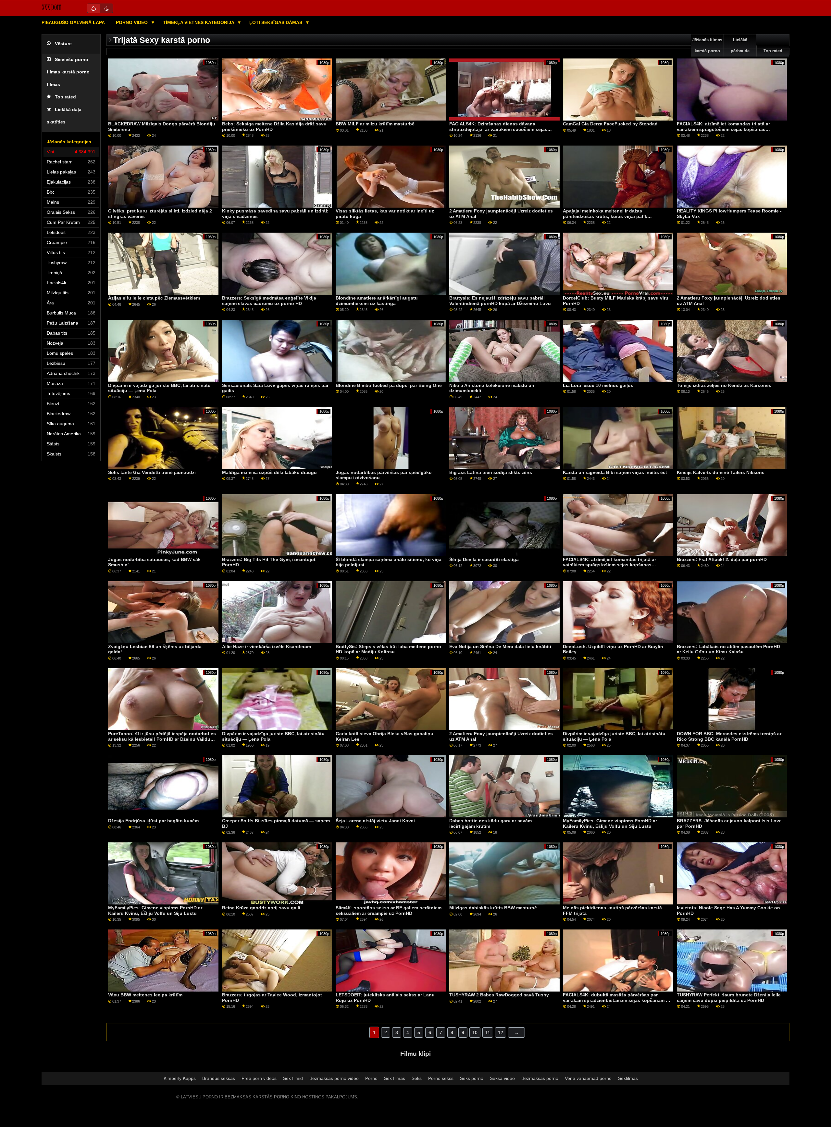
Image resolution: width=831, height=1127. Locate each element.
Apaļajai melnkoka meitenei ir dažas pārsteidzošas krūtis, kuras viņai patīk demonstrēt (605, 216)
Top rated (65, 97)
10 (475, 1032)
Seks (417, 1078)
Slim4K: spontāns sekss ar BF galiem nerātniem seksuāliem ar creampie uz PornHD (388, 910)
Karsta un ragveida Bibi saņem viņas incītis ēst (615, 472)
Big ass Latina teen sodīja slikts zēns (490, 472)
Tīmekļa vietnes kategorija (199, 22)
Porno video (132, 22)
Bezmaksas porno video (334, 1078)
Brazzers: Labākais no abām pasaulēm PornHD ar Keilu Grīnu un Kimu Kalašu (728, 649)
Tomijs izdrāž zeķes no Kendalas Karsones (724, 385)
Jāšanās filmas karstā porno (707, 45)
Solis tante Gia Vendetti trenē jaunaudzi (152, 472)
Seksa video (502, 1078)
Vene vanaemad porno (588, 1078)
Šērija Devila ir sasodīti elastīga (484, 559)
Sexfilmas (628, 1078)
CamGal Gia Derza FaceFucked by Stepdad (610, 123)
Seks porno (471, 1078)
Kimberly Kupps (180, 1078)
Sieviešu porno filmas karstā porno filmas (68, 72)
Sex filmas (394, 1078)
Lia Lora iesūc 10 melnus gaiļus (598, 385)
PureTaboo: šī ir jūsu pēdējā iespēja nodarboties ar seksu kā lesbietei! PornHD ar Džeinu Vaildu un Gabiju (162, 739)
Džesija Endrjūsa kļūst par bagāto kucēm (153, 820)
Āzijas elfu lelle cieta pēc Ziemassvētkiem (154, 298)
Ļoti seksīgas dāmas (276, 22)
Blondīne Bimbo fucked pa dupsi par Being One (389, 385)
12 (500, 1032)
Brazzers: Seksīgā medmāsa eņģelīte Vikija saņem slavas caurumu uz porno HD (269, 300)
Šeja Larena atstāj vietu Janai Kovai (375, 820)
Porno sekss (440, 1078)
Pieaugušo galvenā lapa (73, 22)
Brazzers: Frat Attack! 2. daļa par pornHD (722, 559)
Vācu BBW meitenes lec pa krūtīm (145, 994)
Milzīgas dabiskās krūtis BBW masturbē (493, 907)
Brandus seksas (218, 1078)
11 (487, 1032)
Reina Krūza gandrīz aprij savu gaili (261, 907)
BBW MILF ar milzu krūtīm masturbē (375, 123)
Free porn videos (259, 1078)
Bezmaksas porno (539, 1078)
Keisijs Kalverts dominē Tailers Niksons (720, 472)
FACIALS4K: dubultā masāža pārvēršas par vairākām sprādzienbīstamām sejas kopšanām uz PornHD (617, 1000)
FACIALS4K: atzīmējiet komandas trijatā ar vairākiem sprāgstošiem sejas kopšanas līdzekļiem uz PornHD (723, 129)
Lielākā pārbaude (740, 45)
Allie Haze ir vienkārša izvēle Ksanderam (266, 646)
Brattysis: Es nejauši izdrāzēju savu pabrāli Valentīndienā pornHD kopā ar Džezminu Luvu (500, 300)
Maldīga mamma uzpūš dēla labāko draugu (269, 472)
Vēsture (63, 43)
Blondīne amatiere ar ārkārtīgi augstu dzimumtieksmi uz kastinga (377, 300)
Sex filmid (293, 1078)
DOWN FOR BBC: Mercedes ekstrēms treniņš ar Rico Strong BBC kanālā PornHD (729, 736)
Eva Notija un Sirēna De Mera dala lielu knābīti (500, 646)
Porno (371, 1078)
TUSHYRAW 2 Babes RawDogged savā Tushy (499, 994)
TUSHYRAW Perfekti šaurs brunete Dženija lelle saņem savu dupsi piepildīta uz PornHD (729, 997)
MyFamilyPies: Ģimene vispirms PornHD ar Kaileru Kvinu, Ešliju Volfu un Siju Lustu (610, 823)
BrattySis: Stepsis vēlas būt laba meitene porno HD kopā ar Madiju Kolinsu (388, 649)
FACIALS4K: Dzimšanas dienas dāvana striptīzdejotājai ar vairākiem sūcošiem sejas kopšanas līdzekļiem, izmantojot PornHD (498, 129)
